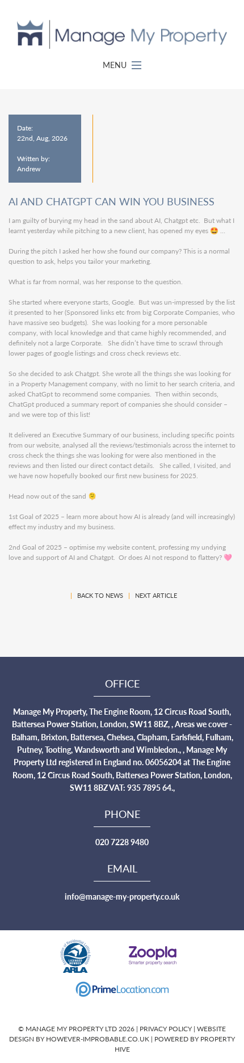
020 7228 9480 (122, 841)
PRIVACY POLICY (166, 1029)
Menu (116, 64)
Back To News (100, 595)
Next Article (156, 595)
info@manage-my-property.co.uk (122, 896)
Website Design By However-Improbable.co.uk (117, 1034)
